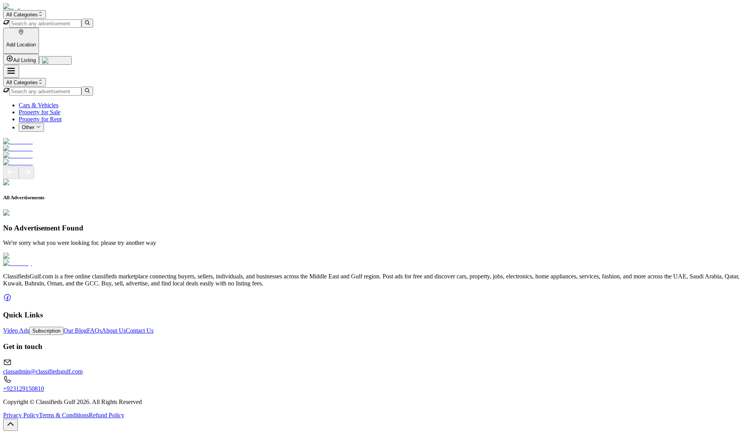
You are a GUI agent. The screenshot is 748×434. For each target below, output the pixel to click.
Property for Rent (40, 119)
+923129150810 (23, 388)
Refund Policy (106, 415)
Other (28, 128)
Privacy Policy (21, 415)
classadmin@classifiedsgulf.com (43, 371)
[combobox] (24, 14)
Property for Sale (39, 112)
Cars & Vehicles (38, 105)
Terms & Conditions (64, 415)
